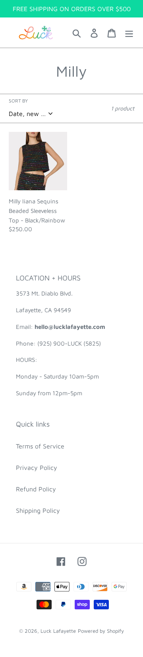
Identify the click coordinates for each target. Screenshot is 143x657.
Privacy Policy (36, 467)
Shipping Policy (38, 510)
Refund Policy (36, 489)
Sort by (18, 101)
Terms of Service (40, 446)
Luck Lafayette (58, 631)
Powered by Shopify (101, 631)
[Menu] (129, 32)
